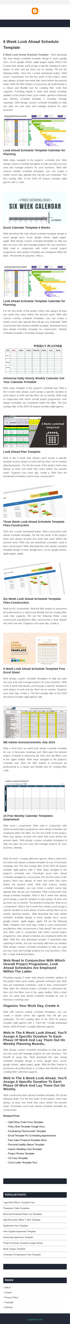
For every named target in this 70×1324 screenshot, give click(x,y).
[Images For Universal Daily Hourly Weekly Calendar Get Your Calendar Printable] (35, 358)
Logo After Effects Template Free (19, 1202)
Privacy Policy (11, 1297)
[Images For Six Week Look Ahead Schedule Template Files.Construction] (35, 579)
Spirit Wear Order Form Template (25, 1122)
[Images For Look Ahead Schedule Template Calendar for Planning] (35, 130)
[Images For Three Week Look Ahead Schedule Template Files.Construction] (35, 501)
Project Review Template (21, 1153)
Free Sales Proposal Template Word (27, 1140)
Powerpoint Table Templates (16, 1208)
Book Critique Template (14, 1249)
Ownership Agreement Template (18, 1237)
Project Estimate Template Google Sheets (23, 1243)
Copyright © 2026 (35, 1319)
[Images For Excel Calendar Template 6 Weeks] (35, 207)
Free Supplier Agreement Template (19, 1231)
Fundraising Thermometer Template (27, 1131)
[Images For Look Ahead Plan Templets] (35, 432)
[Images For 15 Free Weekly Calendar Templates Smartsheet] (35, 796)
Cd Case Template (18, 1158)
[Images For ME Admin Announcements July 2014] (35, 722)
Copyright (9, 1302)
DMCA (8, 1287)
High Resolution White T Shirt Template (21, 1220)
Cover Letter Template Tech (22, 1162)
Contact (8, 1292)
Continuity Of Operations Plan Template (22, 1254)
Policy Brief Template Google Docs (26, 1126)
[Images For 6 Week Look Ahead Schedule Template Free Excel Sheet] (35, 649)
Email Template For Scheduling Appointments (32, 1135)
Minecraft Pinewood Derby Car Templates (22, 1214)
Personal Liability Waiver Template (26, 1144)
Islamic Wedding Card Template (25, 1149)
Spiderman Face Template (15, 1225)
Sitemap (8, 1307)
